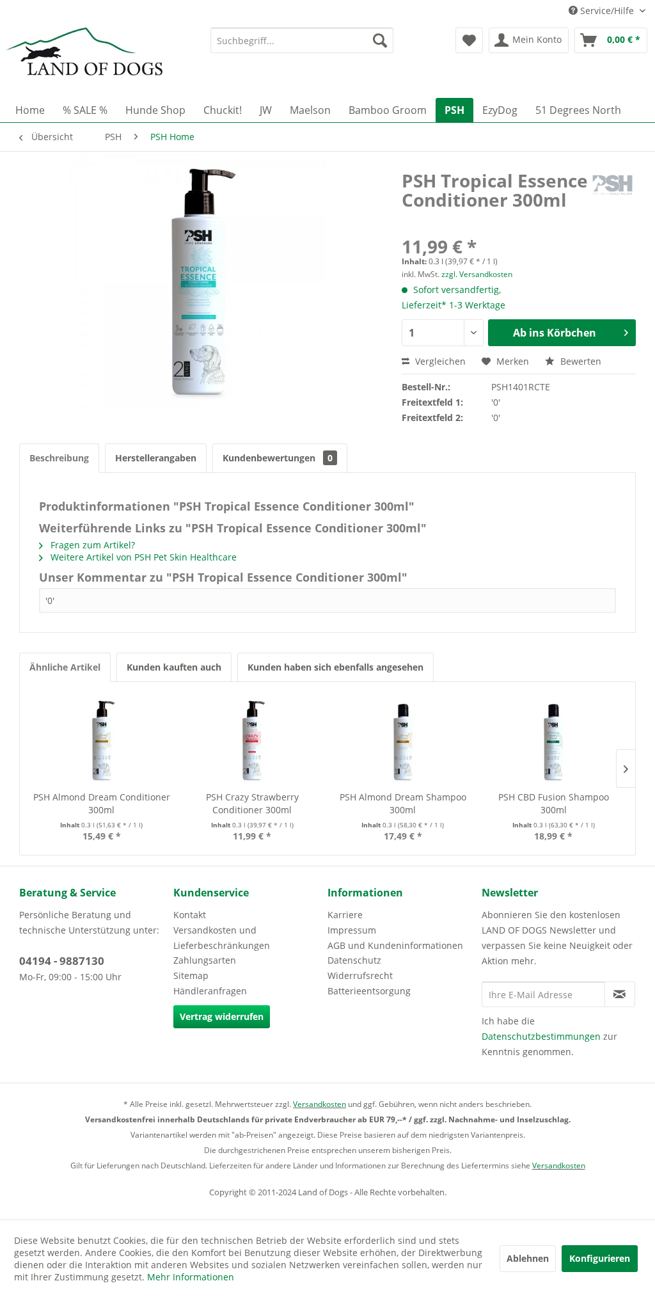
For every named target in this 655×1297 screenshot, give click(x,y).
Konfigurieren (599, 1258)
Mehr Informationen (190, 1277)
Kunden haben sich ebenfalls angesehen (335, 667)
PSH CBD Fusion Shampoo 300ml (553, 803)
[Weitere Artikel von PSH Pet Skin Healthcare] (612, 193)
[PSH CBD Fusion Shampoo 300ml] (554, 739)
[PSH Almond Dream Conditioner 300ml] (102, 739)
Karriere (345, 915)
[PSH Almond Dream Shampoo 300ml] (403, 739)
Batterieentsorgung (369, 991)
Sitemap (191, 975)
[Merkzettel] (469, 40)
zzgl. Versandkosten (476, 274)
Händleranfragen (210, 991)
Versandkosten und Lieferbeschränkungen (221, 937)
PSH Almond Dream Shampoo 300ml (403, 803)
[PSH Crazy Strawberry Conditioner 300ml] (253, 739)
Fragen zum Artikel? (91, 545)
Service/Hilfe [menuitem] (607, 10)
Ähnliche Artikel (64, 667)
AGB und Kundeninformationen (395, 945)
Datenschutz (354, 960)
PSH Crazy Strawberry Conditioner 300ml (252, 803)
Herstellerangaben (155, 458)
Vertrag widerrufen (222, 1016)
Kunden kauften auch (174, 667)
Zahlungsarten (204, 960)
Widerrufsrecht (360, 975)
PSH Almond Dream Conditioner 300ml (101, 803)
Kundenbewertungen (278, 458)
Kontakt (189, 915)
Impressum (352, 930)
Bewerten (579, 361)
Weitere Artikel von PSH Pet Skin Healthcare (142, 557)
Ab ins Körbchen (554, 333)
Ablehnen (528, 1258)
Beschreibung (59, 458)
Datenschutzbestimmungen (541, 1036)
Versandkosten (319, 1104)
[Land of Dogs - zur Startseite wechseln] (84, 60)
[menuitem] (302, 40)
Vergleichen (439, 361)
